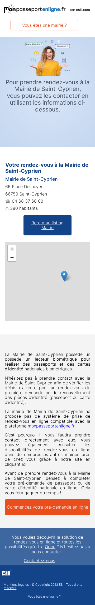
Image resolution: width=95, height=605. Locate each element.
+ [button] (12, 249)
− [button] (12, 257)
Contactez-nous (39, 560)
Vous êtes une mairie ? (44, 25)
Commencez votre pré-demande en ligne (47, 507)
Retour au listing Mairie (47, 225)
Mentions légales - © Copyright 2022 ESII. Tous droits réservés (43, 586)
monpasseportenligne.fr (51, 426)
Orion (50, 546)
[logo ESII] (6, 573)
